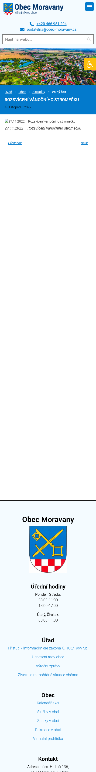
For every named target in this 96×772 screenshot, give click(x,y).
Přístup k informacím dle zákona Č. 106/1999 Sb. (48, 648)
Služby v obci (48, 712)
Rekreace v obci (48, 730)
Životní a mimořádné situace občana (48, 675)
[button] (90, 64)
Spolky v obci (48, 721)
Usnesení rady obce (48, 657)
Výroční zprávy (48, 666)
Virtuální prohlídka (48, 738)
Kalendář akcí (48, 703)
